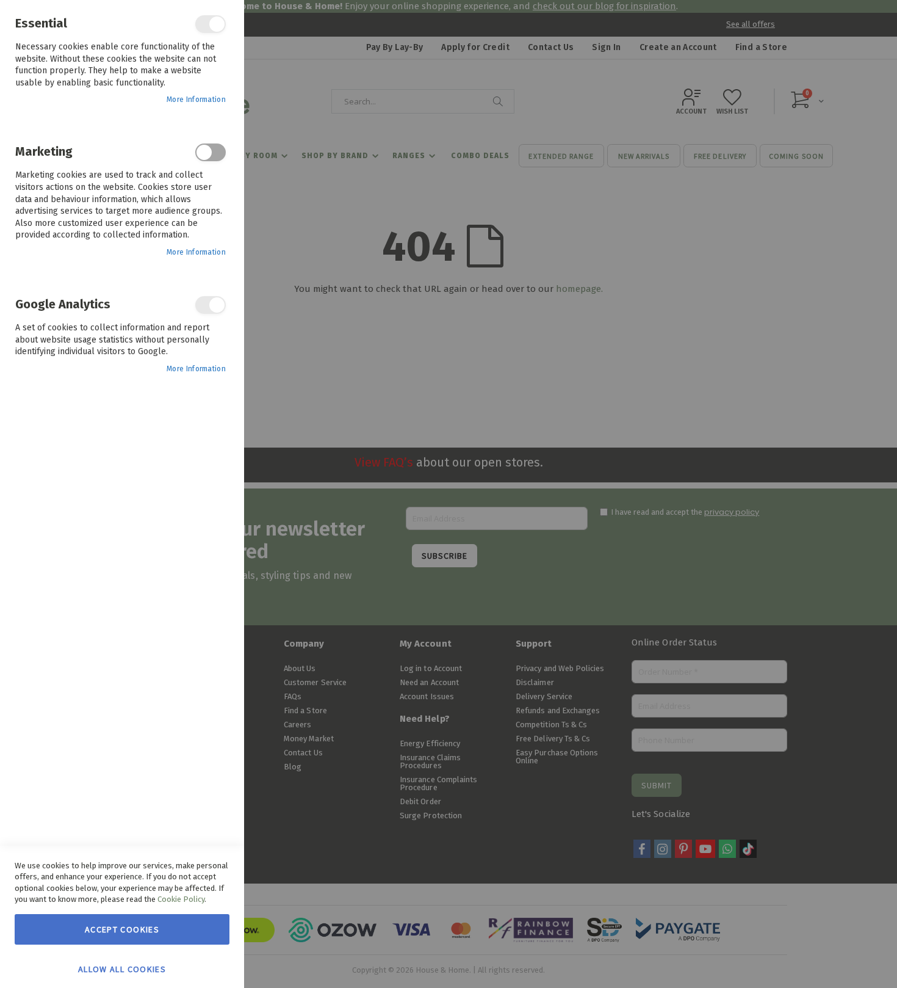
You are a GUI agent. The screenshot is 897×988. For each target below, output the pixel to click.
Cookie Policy (180, 899)
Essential (210, 24)
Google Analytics (210, 305)
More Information (196, 99)
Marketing (210, 152)
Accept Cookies (122, 929)
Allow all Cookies (122, 968)
